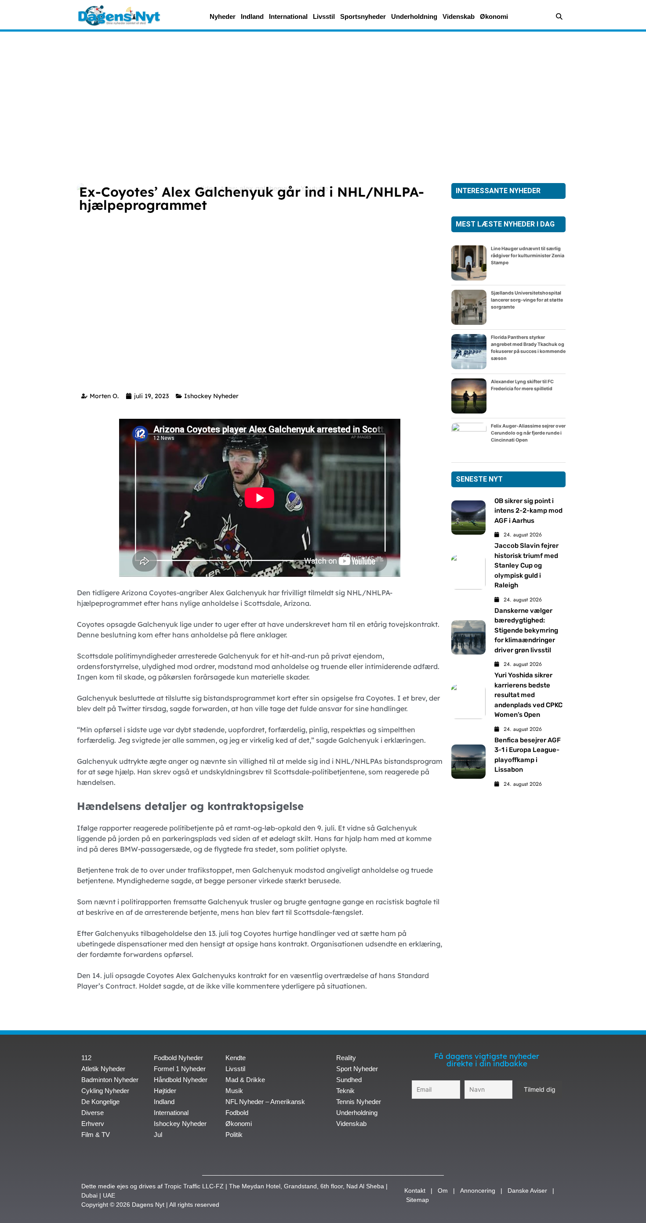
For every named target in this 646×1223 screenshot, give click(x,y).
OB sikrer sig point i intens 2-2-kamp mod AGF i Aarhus (528, 511)
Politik (234, 1134)
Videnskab (459, 16)
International (288, 16)
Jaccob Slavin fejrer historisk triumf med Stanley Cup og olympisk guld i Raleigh (526, 565)
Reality (346, 1057)
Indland (252, 16)
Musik (234, 1090)
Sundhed (349, 1079)
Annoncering (477, 1190)
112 (86, 1057)
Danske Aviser (527, 1190)
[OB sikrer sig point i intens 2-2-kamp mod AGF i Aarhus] (468, 517)
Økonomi (494, 16)
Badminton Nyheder (109, 1079)
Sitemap (417, 1199)
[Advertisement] (323, 101)
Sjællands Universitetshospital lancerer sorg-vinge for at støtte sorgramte (527, 300)
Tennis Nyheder (358, 1101)
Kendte (235, 1057)
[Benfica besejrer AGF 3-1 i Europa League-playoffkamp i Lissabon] (468, 762)
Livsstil (324, 16)
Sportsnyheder (363, 16)
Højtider (165, 1090)
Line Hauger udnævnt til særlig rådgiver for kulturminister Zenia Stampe (527, 256)
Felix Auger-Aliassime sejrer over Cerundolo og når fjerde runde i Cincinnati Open (528, 433)
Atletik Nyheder (103, 1068)
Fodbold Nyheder (178, 1057)
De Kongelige (100, 1101)
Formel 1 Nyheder (180, 1068)
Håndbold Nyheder (180, 1079)
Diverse (92, 1112)
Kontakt (414, 1190)
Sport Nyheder (357, 1068)
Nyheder (223, 16)
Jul (158, 1134)
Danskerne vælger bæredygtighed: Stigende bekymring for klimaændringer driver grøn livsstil (526, 630)
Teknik (345, 1090)
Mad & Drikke (245, 1079)
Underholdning (414, 16)
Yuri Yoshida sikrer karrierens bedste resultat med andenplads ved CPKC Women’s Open (528, 695)
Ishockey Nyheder (211, 396)
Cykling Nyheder (105, 1090)
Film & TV (95, 1134)
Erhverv (92, 1123)
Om (443, 1190)
